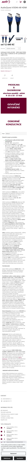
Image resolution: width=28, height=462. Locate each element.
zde (2, 450)
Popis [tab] (3, 133)
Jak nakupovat (4, 410)
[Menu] (24, 1)
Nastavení (13, 453)
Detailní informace (5, 71)
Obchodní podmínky (6, 412)
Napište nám (4, 420)
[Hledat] (16, 1)
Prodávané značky (5, 416)
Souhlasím (20, 458)
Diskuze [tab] (8, 133)
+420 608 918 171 (7, 401)
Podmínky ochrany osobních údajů (9, 414)
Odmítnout (7, 458)
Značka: (6, 10)
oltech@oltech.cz (7, 399)
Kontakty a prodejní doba (7, 418)
